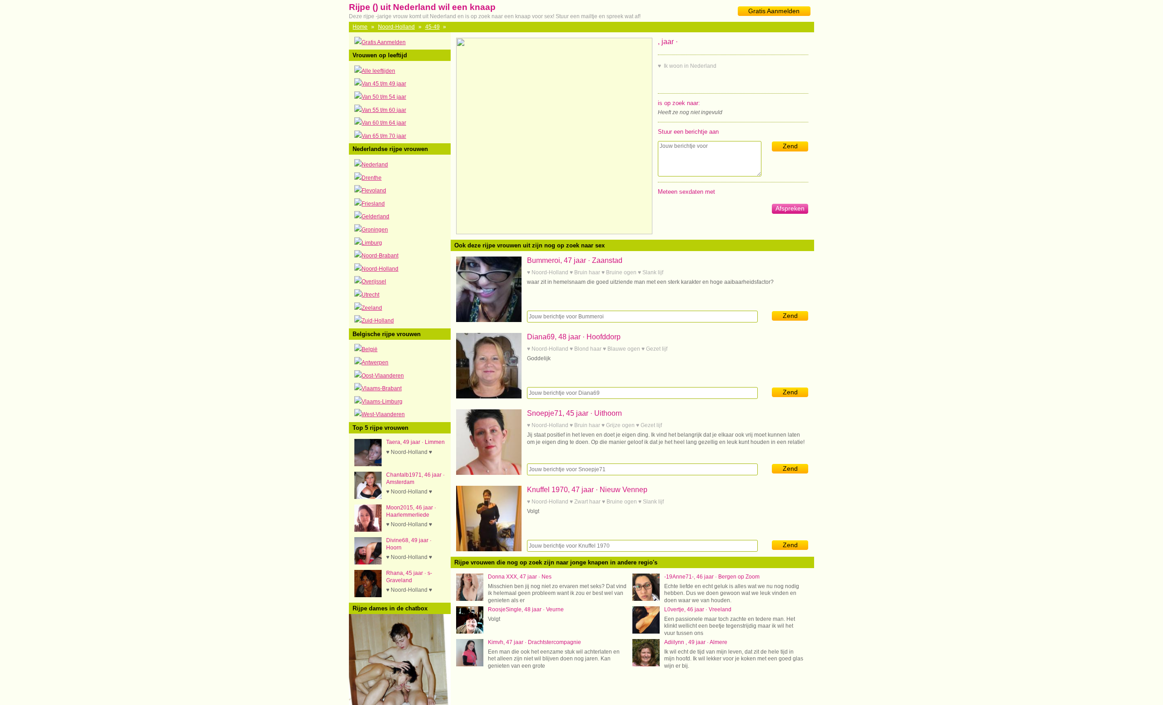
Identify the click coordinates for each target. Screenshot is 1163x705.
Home (360, 27)
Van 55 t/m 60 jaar (384, 110)
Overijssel (374, 281)
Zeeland (372, 308)
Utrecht (370, 295)
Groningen (375, 230)
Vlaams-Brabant (382, 388)
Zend (790, 146)
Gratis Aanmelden (774, 11)
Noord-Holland (396, 27)
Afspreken (790, 208)
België (370, 349)
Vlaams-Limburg (382, 401)
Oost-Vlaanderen (383, 376)
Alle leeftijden (378, 71)
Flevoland (374, 190)
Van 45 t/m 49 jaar (384, 84)
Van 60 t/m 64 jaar (384, 123)
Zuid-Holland (378, 320)
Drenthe (372, 178)
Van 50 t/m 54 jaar (384, 97)
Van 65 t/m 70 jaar (384, 136)
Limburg (372, 243)
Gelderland (375, 216)
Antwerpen (375, 362)
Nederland (375, 164)
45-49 (432, 27)
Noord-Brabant (380, 255)
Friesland (373, 204)
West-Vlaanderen (383, 414)
